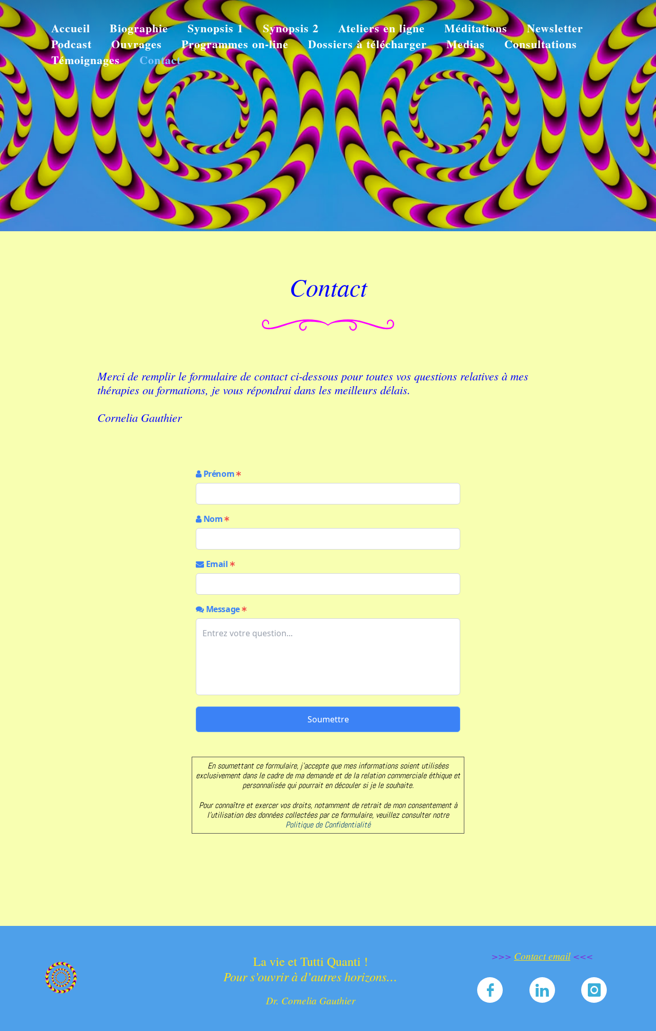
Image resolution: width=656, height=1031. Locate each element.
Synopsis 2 (291, 27)
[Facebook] (490, 991)
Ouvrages (136, 43)
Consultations (540, 43)
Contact (160, 59)
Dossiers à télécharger (367, 43)
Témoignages (85, 59)
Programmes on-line (235, 43)
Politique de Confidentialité (328, 824)
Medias (465, 43)
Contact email (542, 955)
